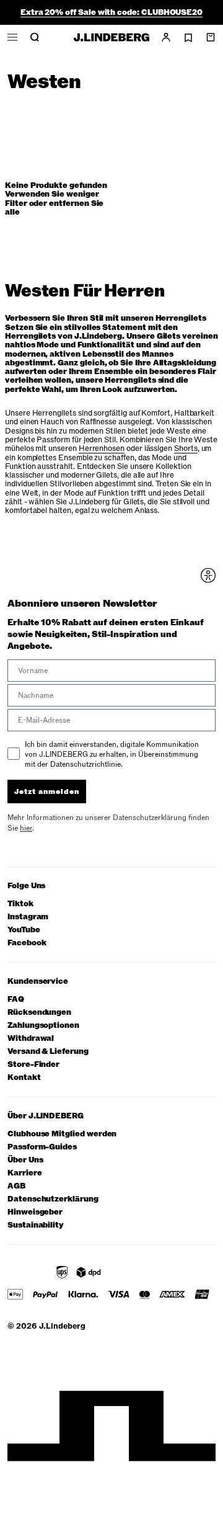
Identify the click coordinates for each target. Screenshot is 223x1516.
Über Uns (25, 1160)
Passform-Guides (42, 1147)
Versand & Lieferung (48, 1052)
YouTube (23, 930)
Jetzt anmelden (46, 791)
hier (26, 828)
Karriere (24, 1173)
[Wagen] (210, 37)
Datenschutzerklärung (52, 1199)
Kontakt (24, 1078)
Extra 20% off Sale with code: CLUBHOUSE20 (111, 12)
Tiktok (20, 904)
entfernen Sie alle (54, 208)
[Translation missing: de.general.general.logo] (111, 37)
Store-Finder (33, 1065)
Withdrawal (30, 1039)
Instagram (27, 917)
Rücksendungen (39, 1013)
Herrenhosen (102, 448)
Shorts (186, 448)
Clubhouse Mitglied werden (61, 1134)
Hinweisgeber (35, 1212)
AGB (16, 1186)
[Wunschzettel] (188, 37)
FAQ (15, 1000)
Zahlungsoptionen (43, 1026)
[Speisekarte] (12, 37)
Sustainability (35, 1225)
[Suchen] (35, 37)
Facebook (26, 943)
